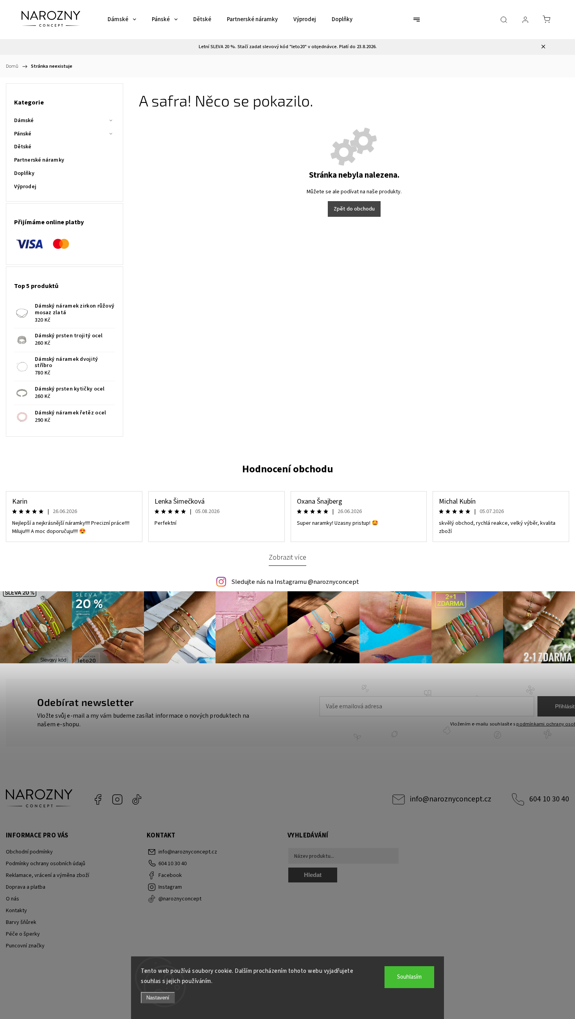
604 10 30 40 (549, 799)
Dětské (23, 147)
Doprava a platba (25, 887)
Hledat (313, 874)
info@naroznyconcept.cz (450, 799)
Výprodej (25, 187)
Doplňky (24, 173)
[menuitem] (122, 19)
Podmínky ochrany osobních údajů (45, 864)
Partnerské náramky (39, 160)
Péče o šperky (23, 934)
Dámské (24, 120)
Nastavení (157, 998)
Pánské (23, 134)
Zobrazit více (287, 557)
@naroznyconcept (137, 799)
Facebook (98, 799)
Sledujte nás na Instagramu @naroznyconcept (295, 582)
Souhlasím (409, 977)
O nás (12, 899)
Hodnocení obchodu (287, 469)
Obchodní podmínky (29, 852)
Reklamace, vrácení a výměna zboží (47, 875)
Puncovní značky (25, 946)
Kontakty (16, 911)
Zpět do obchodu (354, 209)
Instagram (117, 799)
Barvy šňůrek (21, 922)
